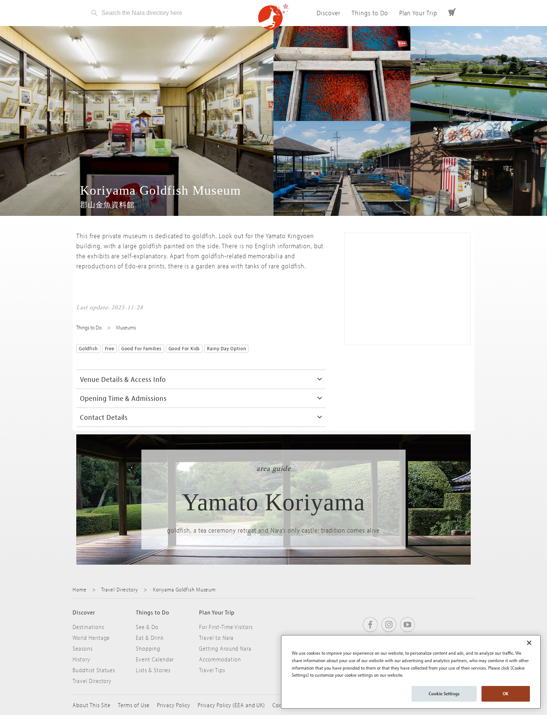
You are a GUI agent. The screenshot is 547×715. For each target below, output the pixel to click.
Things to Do (370, 13)
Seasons (83, 648)
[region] (411, 672)
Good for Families (141, 348)
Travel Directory (119, 589)
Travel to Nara (216, 637)
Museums (126, 327)
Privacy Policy (173, 705)
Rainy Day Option (226, 348)
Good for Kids (184, 348)
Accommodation (220, 659)
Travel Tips (212, 670)
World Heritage (91, 637)
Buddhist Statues (94, 670)
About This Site (92, 705)
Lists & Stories (153, 670)
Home (80, 589)
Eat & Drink (150, 637)
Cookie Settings (444, 693)
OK (505, 693)
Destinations (88, 627)
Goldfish (88, 348)
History (81, 659)
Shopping (148, 648)
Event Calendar (155, 659)
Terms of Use (134, 705)
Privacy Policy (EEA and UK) (231, 705)
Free (109, 348)
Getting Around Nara (225, 648)
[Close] (529, 643)
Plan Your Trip (418, 13)
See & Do (147, 627)
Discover (328, 13)
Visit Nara (273, 17)
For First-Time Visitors (226, 627)
